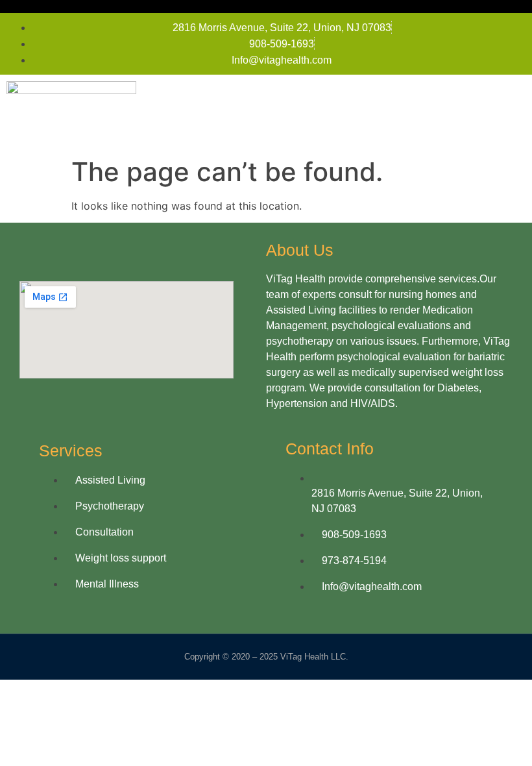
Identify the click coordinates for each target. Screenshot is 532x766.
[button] (513, 113)
